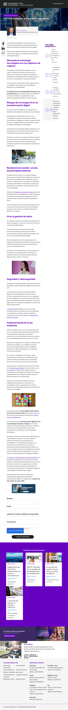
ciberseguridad (13, 309)
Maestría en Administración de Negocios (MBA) (22, 457)
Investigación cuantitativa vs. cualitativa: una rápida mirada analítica (56, 73)
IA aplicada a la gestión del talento (24, 192)
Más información (10, 636)
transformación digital (16, 368)
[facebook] (3, 43)
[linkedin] (3, 48)
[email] (3, 52)
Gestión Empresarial (10, 15)
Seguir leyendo (12, 578)
